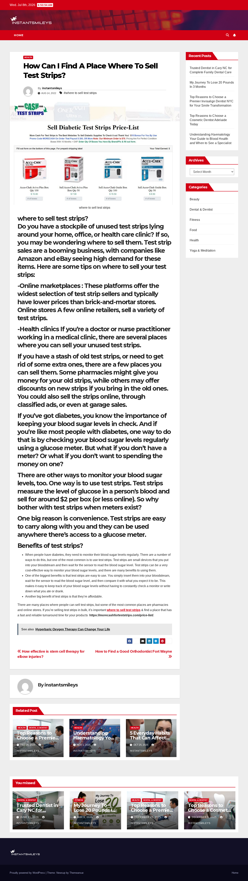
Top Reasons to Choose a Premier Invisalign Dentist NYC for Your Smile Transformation (212, 101)
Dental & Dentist (38, 728)
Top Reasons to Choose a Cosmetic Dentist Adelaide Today (208, 120)
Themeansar (76, 872)
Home (18, 35)
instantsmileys (52, 88)
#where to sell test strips (80, 93)
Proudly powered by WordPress (28, 872)
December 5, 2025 (204, 817)
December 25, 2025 (148, 817)
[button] (227, 35)
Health (28, 57)
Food (193, 230)
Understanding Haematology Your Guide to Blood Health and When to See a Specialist (211, 139)
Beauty (195, 199)
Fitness (195, 219)
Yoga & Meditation (202, 250)
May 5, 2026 (85, 817)
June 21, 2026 (30, 817)
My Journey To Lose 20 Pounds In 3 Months (94, 810)
